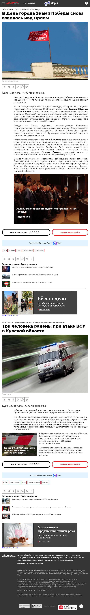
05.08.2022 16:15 (7, 9)
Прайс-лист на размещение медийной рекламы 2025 (36, 560)
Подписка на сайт (62, 555)
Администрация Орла (10, 81)
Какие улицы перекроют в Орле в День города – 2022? (32, 282)
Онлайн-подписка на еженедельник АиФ (52, 558)
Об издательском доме (26, 558)
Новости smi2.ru (10, 315)
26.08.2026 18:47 (7, 322)
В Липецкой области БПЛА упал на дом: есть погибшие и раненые (36, 514)
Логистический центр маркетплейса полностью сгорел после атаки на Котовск (41, 507)
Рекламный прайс (24, 555)
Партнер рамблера (49, 606)
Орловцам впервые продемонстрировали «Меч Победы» (46, 210)
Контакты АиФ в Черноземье (43, 555)
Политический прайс (66, 560)
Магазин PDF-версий (76, 558)
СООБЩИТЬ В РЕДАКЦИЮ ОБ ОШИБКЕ (30, 563)
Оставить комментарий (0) (70, 232)
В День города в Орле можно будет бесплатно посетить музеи (35, 275)
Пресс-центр (75, 555)
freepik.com (6, 394)
